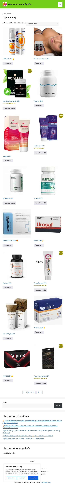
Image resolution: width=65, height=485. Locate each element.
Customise (11, 478)
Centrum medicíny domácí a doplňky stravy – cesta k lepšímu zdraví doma (28, 436)
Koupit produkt (9, 108)
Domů (4, 13)
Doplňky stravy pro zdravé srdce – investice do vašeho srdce (23, 439)
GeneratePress (46, 482)
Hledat (5, 402)
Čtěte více (7, 63)
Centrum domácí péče (19, 4)
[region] (22, 473)
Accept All (33, 478)
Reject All (22, 478)
